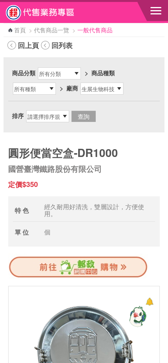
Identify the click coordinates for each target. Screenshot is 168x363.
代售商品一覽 (51, 30)
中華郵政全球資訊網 (49, 12)
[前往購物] (78, 276)
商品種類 (103, 73)
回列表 (62, 45)
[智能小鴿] (136, 316)
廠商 (72, 88)
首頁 (20, 30)
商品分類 (24, 73)
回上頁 (28, 45)
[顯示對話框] (149, 302)
